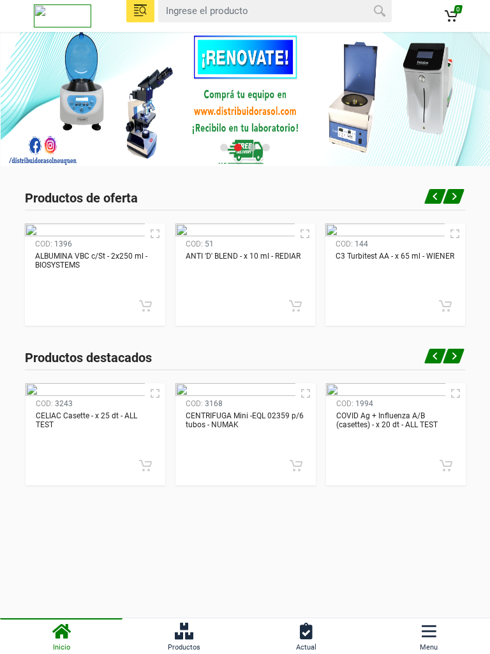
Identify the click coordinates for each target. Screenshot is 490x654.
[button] (224, 148)
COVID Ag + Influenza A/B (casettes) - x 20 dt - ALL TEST (387, 420)
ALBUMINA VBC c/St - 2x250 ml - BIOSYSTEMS (91, 261)
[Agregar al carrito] (145, 305)
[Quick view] (155, 234)
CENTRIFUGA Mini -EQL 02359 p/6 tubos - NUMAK (245, 420)
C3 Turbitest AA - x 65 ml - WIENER (395, 256)
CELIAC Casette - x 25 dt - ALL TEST (86, 420)
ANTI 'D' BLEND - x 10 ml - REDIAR (243, 256)
